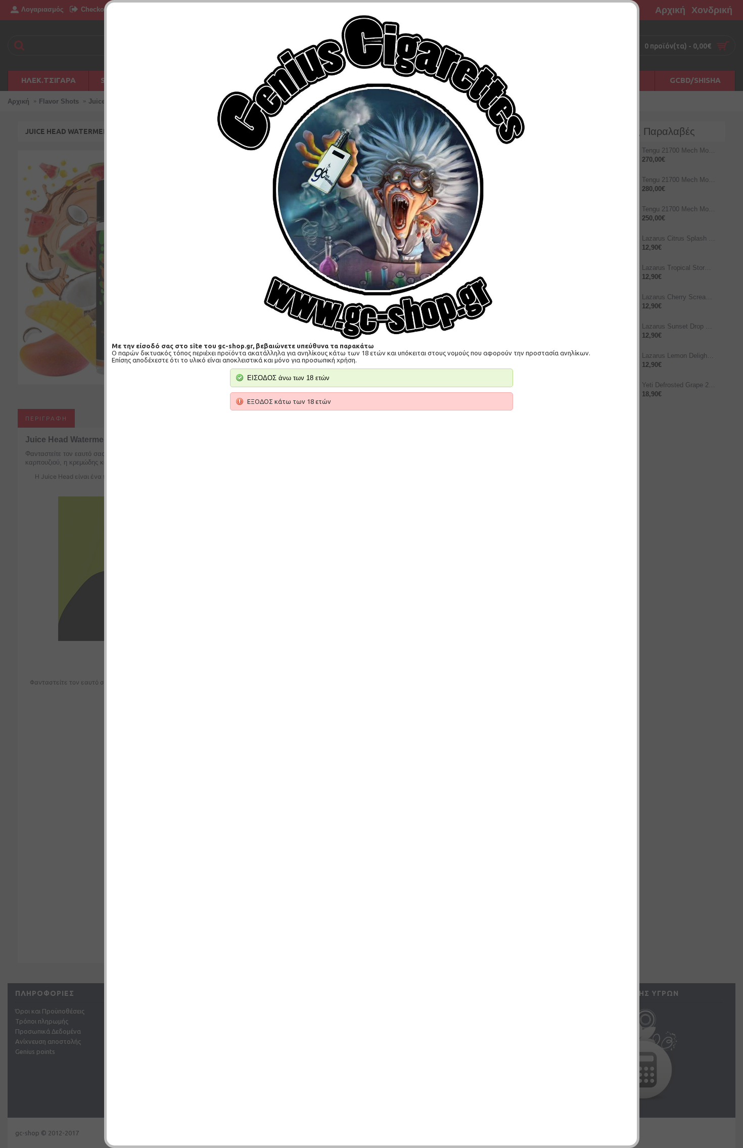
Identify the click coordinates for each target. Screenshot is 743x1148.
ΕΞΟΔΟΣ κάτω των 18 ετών (289, 401)
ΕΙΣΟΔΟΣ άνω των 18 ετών (288, 378)
